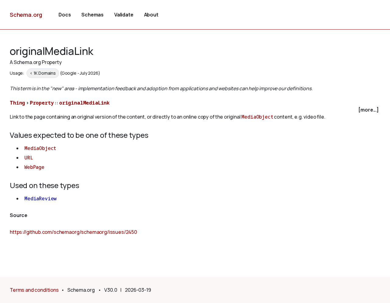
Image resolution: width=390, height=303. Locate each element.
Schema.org (26, 14)
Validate (123, 14)
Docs (64, 14)
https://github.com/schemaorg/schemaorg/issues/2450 (73, 232)
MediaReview (40, 198)
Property (42, 102)
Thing (17, 102)
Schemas (92, 14)
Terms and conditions (34, 290)
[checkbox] (195, 109)
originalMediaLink (84, 102)
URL (28, 157)
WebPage (34, 167)
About (151, 14)
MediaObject (257, 116)
